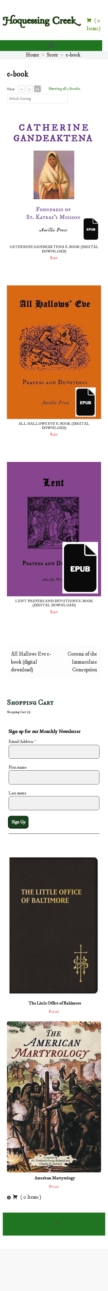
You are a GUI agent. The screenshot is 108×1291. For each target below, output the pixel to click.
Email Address (22, 741)
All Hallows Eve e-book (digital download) (54, 425)
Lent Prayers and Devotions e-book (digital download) (54, 603)
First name (18, 767)
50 (37, 89)
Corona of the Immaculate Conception (82, 662)
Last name (17, 793)
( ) (30, 1197)
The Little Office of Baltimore (55, 1003)
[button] (51, 45)
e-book (17, 74)
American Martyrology (55, 1178)
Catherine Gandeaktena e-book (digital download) (54, 249)
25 (29, 89)
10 (21, 89)
